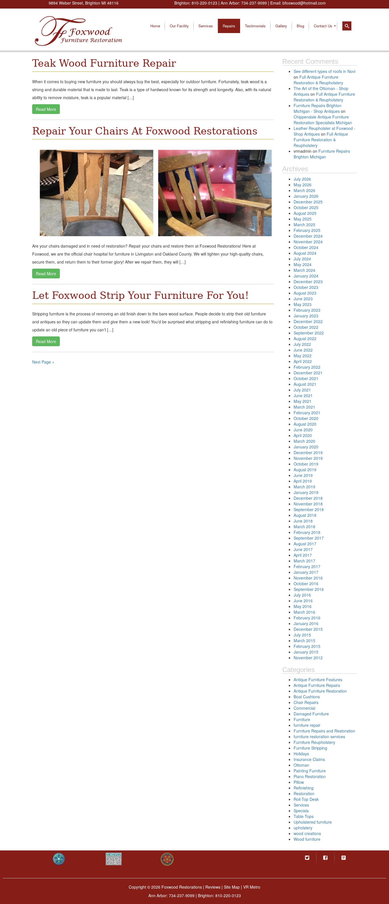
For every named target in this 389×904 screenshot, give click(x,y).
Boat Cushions (307, 696)
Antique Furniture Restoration (320, 691)
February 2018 (307, 532)
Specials (301, 810)
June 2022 (303, 350)
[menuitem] (155, 26)
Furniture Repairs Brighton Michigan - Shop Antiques (317, 108)
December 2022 (308, 321)
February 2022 (307, 367)
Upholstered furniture (313, 822)
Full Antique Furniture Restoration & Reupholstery (318, 79)
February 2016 (307, 618)
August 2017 (305, 543)
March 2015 (304, 640)
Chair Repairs (306, 702)
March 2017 (304, 561)
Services (301, 805)
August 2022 (305, 338)
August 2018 (305, 515)
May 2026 (303, 184)
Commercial (304, 708)
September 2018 (309, 509)
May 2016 (303, 606)
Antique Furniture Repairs (317, 685)
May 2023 (303, 304)
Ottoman (301, 765)
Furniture (302, 719)
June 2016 (303, 600)
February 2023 (307, 310)
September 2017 (309, 538)
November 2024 (308, 241)
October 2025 (306, 207)
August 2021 (305, 384)
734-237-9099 (254, 3)
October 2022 (306, 327)
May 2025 (303, 219)
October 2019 (306, 464)
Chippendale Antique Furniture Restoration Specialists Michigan (323, 119)
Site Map (232, 887)
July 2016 (302, 595)
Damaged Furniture (311, 714)
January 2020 (306, 447)
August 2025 (305, 213)
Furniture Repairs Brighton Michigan (322, 154)
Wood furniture (307, 839)
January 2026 (306, 196)
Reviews (212, 887)
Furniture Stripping (310, 748)
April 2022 (303, 361)
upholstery (303, 827)
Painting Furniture (310, 771)
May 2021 (303, 401)
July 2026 (302, 179)
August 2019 (305, 469)
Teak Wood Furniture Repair (104, 63)
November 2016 (308, 578)
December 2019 (308, 452)
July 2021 (302, 390)
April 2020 (303, 435)
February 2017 (307, 566)
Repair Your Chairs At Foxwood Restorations (144, 131)
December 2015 (308, 629)
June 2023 (303, 298)
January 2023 (306, 316)
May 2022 (303, 355)
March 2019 (304, 486)
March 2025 (304, 224)
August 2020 (305, 424)
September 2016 (309, 589)
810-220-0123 (204, 3)
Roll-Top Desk (306, 799)
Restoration (304, 793)
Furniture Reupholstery (314, 742)
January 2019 (306, 492)
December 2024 (308, 236)
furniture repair (307, 725)
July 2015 (302, 635)
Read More (46, 109)
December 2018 (308, 498)
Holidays (301, 753)
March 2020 (304, 441)
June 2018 (303, 521)
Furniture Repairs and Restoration (324, 731)
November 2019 (308, 458)
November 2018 (308, 504)
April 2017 (303, 555)
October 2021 (306, 378)
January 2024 (306, 276)
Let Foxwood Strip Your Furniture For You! (140, 295)
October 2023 (306, 287)
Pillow (299, 782)
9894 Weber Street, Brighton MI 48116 (83, 3)
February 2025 (307, 230)
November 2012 (308, 657)
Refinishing (304, 788)
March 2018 (304, 526)
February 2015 (307, 646)
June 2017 (303, 549)
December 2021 (308, 373)
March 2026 (304, 190)
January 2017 (306, 572)
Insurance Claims (309, 759)
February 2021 (307, 412)
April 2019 (303, 481)
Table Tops (304, 816)
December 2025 (308, 202)
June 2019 (303, 475)
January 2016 (306, 623)
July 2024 (302, 259)
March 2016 (304, 612)
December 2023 (308, 281)
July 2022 (302, 344)
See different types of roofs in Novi (324, 71)
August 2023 (305, 293)
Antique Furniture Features (318, 679)
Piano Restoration (310, 776)
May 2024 (303, 264)
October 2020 (306, 418)
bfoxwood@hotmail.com (304, 3)
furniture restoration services (319, 736)
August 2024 (305, 253)
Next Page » (43, 362)
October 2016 (306, 583)
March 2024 (304, 270)
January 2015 (306, 652)
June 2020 (303, 429)
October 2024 (306, 247)
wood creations (307, 833)
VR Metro (251, 887)
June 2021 (303, 395)
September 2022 (309, 333)
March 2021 (304, 407)
